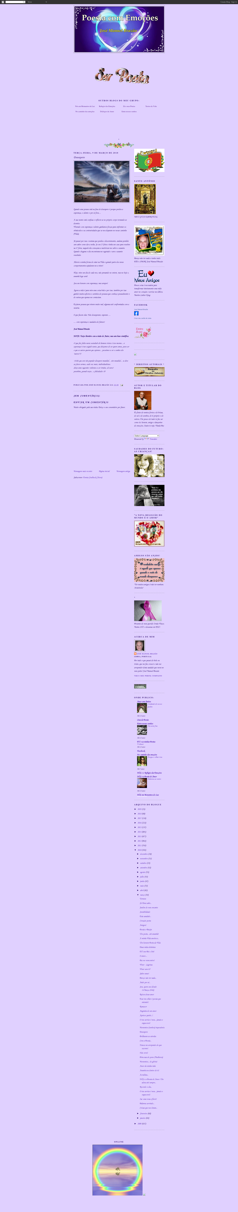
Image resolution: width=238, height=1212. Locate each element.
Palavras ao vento (154, 779)
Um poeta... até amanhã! (149, 934)
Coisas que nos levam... (148, 1108)
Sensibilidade (145, 912)
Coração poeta (145, 921)
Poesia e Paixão (146, 929)
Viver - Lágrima (146, 965)
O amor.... (143, 956)
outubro (143, 863)
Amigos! (143, 925)
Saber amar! (144, 973)
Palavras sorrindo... (147, 1103)
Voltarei (140, 744)
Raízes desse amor (147, 994)
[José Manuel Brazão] (136, 315)
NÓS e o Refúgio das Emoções (149, 773)
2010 (139, 850)
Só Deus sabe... (145, 903)
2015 (139, 827)
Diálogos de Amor (107, 111)
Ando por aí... (145, 982)
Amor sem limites (144, 701)
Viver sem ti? (145, 969)
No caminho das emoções (84, 111)
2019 (139, 809)
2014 (139, 832)
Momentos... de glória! (148, 1062)
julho (142, 877)
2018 (139, 814)
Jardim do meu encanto (149, 907)
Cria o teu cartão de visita (142, 318)
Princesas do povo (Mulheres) (151, 1057)
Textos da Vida (151, 106)
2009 (139, 1124)
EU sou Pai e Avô (147, 951)
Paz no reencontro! (147, 960)
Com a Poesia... (145, 1041)
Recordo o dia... (146, 1087)
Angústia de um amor (148, 1011)
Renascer (143, 1006)
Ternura (143, 899)
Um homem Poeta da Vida (150, 943)
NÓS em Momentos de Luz (148, 795)
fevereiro (144, 1113)
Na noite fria (152, 726)
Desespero (144, 1032)
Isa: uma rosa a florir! (148, 1099)
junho (142, 881)
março (142, 895)
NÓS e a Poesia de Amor (147, 776)
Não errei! (144, 1053)
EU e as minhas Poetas (146, 742)
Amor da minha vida (147, 1066)
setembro (144, 868)
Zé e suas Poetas (129, 106)
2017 (139, 818)
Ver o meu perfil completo (148, 676)
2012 (139, 841)
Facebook (141, 751)
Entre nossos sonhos (129, 111)
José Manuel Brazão (141, 309)
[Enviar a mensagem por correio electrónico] (121, 385)
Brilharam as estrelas (148, 1036)
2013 (139, 836)
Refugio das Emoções (107, 106)
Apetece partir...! (146, 1015)
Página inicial (104, 471)
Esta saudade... (145, 916)
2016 (139, 823)
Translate (153, 439)
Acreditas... (144, 1075)
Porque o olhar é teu (155, 757)
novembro (144, 858)
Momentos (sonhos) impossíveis (152, 1027)
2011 (139, 845)
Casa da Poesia (142, 720)
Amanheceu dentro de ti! (149, 1070)
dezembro (144, 854)
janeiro (143, 1118)
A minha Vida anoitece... (149, 938)
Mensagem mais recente (83, 471)
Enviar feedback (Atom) (92, 477)
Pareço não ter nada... (148, 978)
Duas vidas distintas (147, 947)
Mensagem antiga (123, 471)
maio (142, 886)
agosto (143, 872)
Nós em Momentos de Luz (85, 106)
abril (142, 890)
